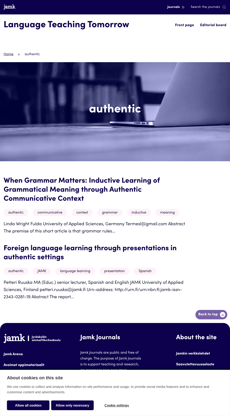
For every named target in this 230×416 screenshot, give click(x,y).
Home (8, 54)
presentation (114, 271)
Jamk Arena (13, 354)
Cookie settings (116, 405)
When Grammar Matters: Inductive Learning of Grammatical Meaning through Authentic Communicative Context (82, 190)
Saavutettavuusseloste (195, 364)
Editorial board (213, 25)
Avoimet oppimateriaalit (24, 365)
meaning (167, 213)
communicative (50, 213)
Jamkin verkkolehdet (193, 354)
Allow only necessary (72, 405)
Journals (174, 7)
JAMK (42, 271)
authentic (16, 213)
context (82, 213)
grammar (110, 213)
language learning (75, 271)
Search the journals (205, 7)
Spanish (145, 271)
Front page (184, 25)
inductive (139, 213)
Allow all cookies (28, 405)
